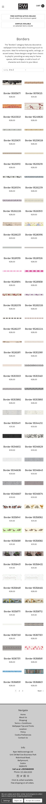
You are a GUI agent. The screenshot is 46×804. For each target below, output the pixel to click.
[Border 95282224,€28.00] (34, 318)
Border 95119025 (33, 93)
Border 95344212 (34, 423)
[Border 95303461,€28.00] (34, 365)
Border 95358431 (12, 564)
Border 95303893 (34, 399)
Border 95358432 (34, 564)
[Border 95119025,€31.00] (34, 82)
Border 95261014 (12, 187)
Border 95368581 (34, 658)
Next (40, 691)
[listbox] (18, 69)
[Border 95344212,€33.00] (34, 412)
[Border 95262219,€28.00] (34, 176)
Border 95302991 (34, 352)
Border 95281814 (12, 282)
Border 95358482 (34, 588)
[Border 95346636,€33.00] (12, 459)
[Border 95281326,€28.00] (34, 247)
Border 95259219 (34, 164)
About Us (23, 717)
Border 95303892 (12, 399)
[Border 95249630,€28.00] (34, 106)
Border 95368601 (34, 682)
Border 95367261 (12, 635)
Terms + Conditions (23, 723)
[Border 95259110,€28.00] (12, 153)
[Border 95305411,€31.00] (12, 412)
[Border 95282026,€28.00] (34, 294)
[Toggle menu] (3, 7)
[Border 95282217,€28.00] (12, 318)
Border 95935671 (12, 93)
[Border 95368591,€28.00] (12, 671)
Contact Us (23, 738)
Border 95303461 (34, 376)
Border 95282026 (34, 305)
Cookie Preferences (23, 735)
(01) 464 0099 (26, 772)
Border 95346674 (34, 494)
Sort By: (6, 70)
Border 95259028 (34, 140)
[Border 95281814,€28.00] (12, 271)
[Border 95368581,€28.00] (34, 647)
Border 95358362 (34, 517)
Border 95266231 (12, 234)
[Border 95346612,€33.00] (12, 436)
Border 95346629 (34, 446)
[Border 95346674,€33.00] (34, 483)
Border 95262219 (34, 187)
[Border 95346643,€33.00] (34, 459)
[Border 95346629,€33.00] (34, 436)
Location (23, 729)
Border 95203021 (12, 117)
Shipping (23, 720)
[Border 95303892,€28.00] (12, 388)
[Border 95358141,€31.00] (12, 506)
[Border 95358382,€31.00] (34, 530)
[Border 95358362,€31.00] (34, 506)
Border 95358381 (12, 541)
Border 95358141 (12, 517)
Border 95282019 (12, 305)
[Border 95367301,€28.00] (34, 624)
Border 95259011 (12, 140)
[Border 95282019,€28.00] (12, 294)
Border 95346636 (12, 470)
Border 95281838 (34, 282)
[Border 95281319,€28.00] (12, 247)
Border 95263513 (33, 211)
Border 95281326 (34, 258)
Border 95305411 (12, 423)
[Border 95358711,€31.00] (12, 600)
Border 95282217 (12, 329)
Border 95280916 (34, 234)
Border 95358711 (12, 611)
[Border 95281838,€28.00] (34, 271)
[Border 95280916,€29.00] (34, 224)
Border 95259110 (12, 164)
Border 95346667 (12, 494)
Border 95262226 (12, 211)
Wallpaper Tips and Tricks (23, 726)
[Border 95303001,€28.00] (12, 365)
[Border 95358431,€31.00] (12, 553)
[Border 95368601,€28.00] (34, 671)
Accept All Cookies (33, 800)
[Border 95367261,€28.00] (12, 624)
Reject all (18, 800)
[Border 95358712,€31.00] (34, 600)
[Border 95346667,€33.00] (12, 483)
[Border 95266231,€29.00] (12, 224)
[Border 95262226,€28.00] (12, 200)
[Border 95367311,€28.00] (12, 647)
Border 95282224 (34, 329)
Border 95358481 (12, 588)
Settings (6, 800)
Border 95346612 (12, 446)
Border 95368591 (12, 682)
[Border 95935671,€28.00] (12, 82)
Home (23, 714)
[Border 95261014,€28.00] (12, 176)
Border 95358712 (34, 611)
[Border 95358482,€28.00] (34, 577)
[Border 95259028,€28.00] (34, 129)
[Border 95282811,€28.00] (12, 341)
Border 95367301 (34, 635)
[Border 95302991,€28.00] (34, 341)
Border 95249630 (34, 117)
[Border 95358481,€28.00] (12, 577)
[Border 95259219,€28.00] (34, 153)
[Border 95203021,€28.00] (12, 106)
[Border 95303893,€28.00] (34, 388)
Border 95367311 (12, 658)
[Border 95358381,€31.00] (12, 530)
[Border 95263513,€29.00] (34, 200)
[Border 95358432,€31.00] (34, 553)
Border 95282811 (12, 352)
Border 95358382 (34, 541)
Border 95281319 (12, 258)
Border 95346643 (34, 470)
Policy (23, 732)
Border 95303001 (12, 376)
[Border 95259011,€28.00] (12, 129)
